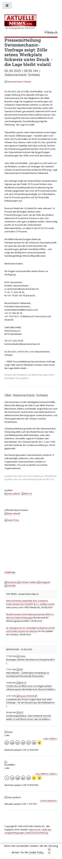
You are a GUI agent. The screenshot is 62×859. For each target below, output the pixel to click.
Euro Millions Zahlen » (47, 773)
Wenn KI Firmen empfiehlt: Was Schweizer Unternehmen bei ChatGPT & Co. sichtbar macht (30, 602)
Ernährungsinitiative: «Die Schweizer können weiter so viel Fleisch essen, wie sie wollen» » (28, 717)
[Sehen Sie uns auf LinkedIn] (10, 585)
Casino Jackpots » (49, 800)
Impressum (34, 829)
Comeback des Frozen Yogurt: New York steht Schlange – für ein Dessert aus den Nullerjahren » (30, 702)
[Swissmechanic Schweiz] (31, 81)
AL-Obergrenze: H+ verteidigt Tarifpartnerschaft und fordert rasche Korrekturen (30, 629)
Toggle (7, 6)
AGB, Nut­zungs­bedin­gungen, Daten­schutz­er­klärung (28, 831)
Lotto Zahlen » (50, 738)
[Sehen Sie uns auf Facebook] (10, 582)
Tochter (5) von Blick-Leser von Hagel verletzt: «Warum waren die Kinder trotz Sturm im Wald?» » (31, 687)
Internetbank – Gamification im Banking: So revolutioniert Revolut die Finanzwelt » (27, 674)
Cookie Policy (36, 852)
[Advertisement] (29, 549)
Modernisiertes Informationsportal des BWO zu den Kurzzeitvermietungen (30, 616)
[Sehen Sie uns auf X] (27, 582)
